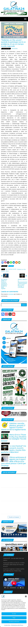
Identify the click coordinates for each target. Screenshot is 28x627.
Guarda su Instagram (14, 517)
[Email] (19, 262)
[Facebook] (2, 262)
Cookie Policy (7, 625)
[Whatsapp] (11, 262)
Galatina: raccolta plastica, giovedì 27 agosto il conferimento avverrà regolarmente (13, 426)
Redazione (15, 48)
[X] (8, 262)
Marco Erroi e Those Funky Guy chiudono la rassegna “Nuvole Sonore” (13, 437)
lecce (7, 271)
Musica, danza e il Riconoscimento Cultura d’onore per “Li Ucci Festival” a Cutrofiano (22, 283)
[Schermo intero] (23, 587)
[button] (26, 596)
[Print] (16, 262)
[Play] (5, 587)
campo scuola (12, 269)
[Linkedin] (13, 262)
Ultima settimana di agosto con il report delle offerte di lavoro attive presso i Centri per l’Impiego (13, 461)
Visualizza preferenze (14, 621)
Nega (14, 617)
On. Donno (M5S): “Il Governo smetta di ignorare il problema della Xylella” (4, 284)
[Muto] (20, 587)
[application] (14, 583)
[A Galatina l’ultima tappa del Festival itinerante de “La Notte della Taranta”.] (20, 508)
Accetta (14, 613)
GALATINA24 (14, 9)
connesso (10, 294)
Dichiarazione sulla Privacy (17, 625)
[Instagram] (5, 262)
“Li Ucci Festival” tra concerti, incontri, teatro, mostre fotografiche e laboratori (13, 449)
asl (6, 269)
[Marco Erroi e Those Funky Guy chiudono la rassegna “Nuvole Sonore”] (4, 436)
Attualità (11, 266)
